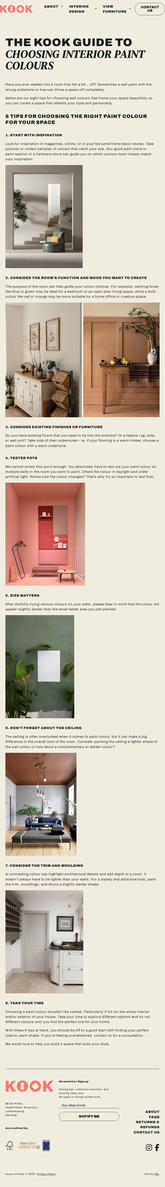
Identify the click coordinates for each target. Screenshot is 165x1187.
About (51, 6)
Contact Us (150, 8)
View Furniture (115, 9)
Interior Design (79, 9)
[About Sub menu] (62, 6)
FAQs (154, 1117)
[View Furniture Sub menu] (130, 9)
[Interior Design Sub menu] (96, 9)
